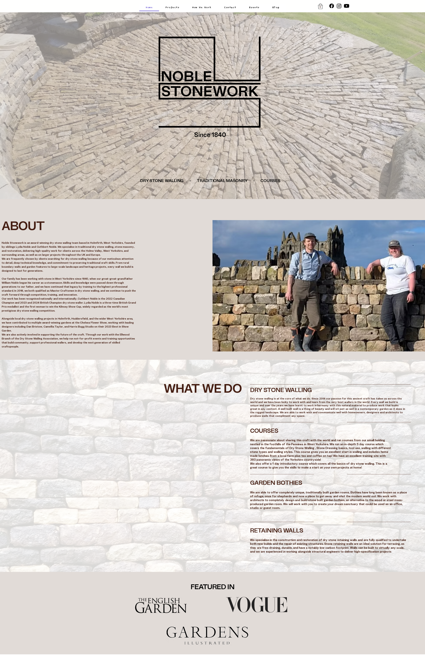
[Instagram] (339, 6)
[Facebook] (332, 6)
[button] (320, 6)
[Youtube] (346, 6)
